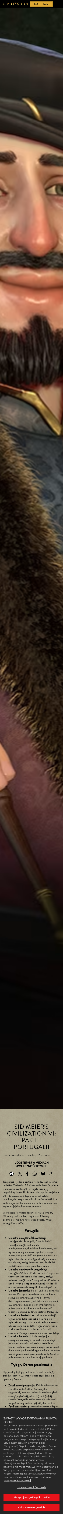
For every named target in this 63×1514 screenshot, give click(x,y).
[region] (31, 1461)
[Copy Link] (51, 1173)
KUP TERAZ (41, 4)
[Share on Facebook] (27, 1174)
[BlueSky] (43, 1174)
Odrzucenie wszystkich (31, 1507)
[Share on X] (20, 1174)
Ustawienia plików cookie (31, 1487)
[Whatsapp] (35, 1174)
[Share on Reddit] (11, 1174)
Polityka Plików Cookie (17, 1480)
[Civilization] (15, 3)
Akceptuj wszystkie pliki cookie (31, 1497)
